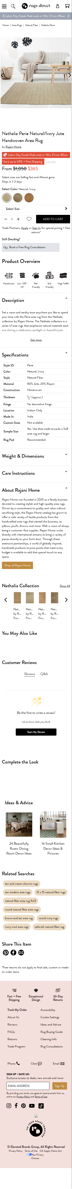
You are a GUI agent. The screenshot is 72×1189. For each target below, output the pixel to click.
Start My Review (36, 732)
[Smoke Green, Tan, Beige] (18, 198)
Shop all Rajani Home (17, 565)
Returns (12, 1039)
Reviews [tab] (29, 673)
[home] (36, 8)
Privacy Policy (23, 1096)
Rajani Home (13, 147)
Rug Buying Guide (52, 1032)
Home (5, 25)
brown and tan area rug (19, 918)
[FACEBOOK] (16, 1106)
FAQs (11, 1032)
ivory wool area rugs (17, 926)
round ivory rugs (48, 918)
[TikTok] (41, 1106)
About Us (13, 1017)
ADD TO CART (53, 219)
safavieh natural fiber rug (49, 926)
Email (56, 1063)
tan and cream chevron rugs (21, 883)
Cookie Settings (50, 1017)
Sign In (36, 228)
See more (36, 340)
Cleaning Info (49, 1039)
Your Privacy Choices (37, 1156)
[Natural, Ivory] (7, 198)
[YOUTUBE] (32, 1106)
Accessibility (48, 1010)
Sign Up (60, 1086)
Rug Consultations (52, 1046)
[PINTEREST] (23, 1106)
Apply (24, 228)
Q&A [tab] (44, 673)
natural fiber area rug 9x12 (20, 901)
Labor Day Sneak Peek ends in (23, 16)
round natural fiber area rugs (22, 909)
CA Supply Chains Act (51, 1151)
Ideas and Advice (51, 1024)
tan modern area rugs (17, 892)
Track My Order (17, 1010)
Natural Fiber (31, 25)
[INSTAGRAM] (9, 1106)
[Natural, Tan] (29, 198)
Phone (11, 1063)
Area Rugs (17, 25)
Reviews (12, 1024)
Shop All (65, 586)
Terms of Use (41, 1096)
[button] (67, 6)
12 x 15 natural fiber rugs (50, 892)
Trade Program (16, 1046)
